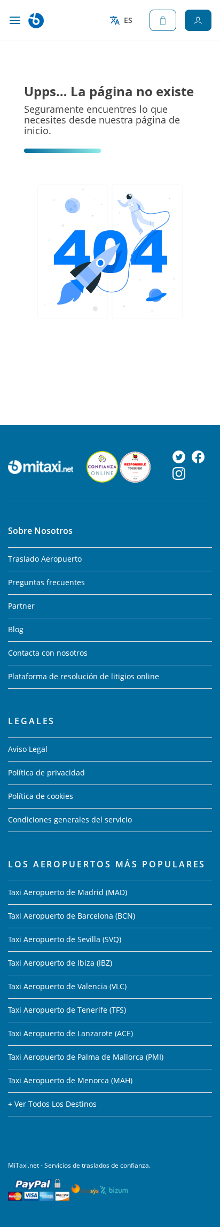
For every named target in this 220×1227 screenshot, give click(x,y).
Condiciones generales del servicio (70, 819)
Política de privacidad (46, 772)
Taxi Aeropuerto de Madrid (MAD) (67, 892)
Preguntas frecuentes (46, 582)
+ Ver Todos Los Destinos (52, 1104)
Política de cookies (40, 796)
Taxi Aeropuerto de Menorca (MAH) (70, 1080)
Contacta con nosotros (48, 653)
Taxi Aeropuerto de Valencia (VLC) (67, 986)
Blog (15, 629)
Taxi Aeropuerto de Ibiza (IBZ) (60, 963)
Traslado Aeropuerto (45, 559)
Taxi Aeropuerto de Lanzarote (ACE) (70, 1033)
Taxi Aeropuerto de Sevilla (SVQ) (64, 939)
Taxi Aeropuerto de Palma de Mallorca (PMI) (85, 1057)
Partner (21, 606)
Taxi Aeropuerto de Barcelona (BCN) (71, 916)
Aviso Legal (28, 749)
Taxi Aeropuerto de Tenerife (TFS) (67, 1010)
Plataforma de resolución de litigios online (83, 676)
